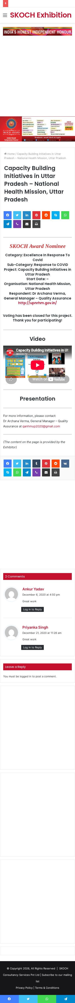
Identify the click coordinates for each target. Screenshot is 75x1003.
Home (11, 153)
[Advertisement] (37, 77)
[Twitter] (17, 215)
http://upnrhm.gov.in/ (37, 303)
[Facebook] (8, 215)
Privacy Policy (24, 987)
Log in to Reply (32, 609)
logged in (25, 676)
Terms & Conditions (47, 987)
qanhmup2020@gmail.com (41, 426)
